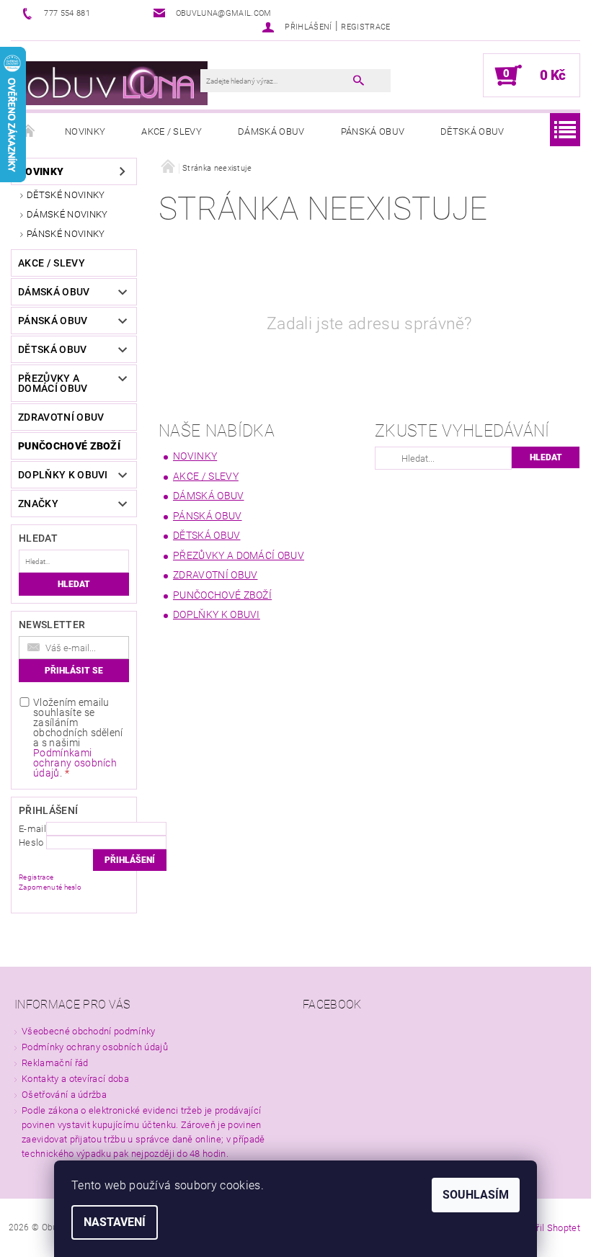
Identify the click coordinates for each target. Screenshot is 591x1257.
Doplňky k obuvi (63, 474)
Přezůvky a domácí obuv (53, 383)
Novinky (85, 131)
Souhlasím (476, 1195)
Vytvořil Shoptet (546, 1227)
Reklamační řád (55, 1062)
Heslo (31, 842)
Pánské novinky (66, 233)
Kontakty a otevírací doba (75, 1078)
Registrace (365, 27)
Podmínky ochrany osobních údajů (95, 1047)
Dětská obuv (472, 131)
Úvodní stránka (29, 132)
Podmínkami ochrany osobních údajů (75, 763)
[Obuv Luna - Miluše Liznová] (113, 82)
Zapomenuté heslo (50, 887)
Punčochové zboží (69, 446)
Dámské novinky (67, 214)
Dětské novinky (66, 194)
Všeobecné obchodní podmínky (89, 1031)
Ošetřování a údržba (64, 1094)
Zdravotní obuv (61, 417)
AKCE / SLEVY (171, 131)
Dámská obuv (271, 131)
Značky (38, 503)
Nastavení (115, 1222)
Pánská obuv (373, 131)
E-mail (32, 828)
